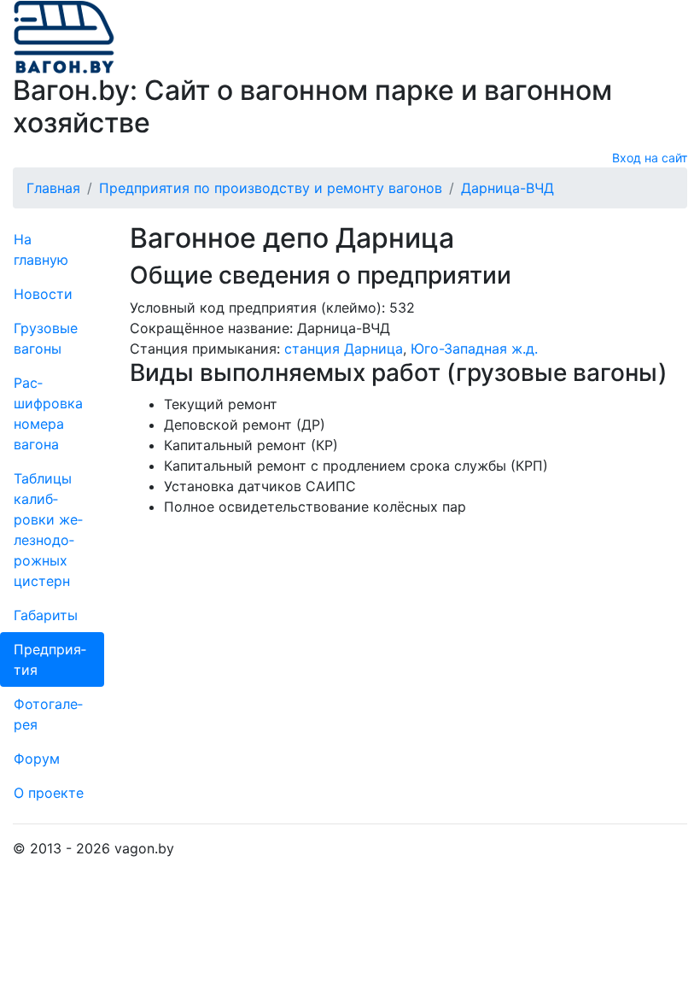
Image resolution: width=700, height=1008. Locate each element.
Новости (43, 293)
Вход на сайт (649, 157)
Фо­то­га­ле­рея (48, 714)
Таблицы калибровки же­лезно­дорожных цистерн (48, 529)
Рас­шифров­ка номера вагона (48, 413)
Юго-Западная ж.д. (474, 348)
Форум (37, 758)
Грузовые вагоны (46, 338)
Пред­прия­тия (50, 659)
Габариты (46, 615)
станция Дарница (343, 348)
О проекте (49, 792)
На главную (41, 249)
